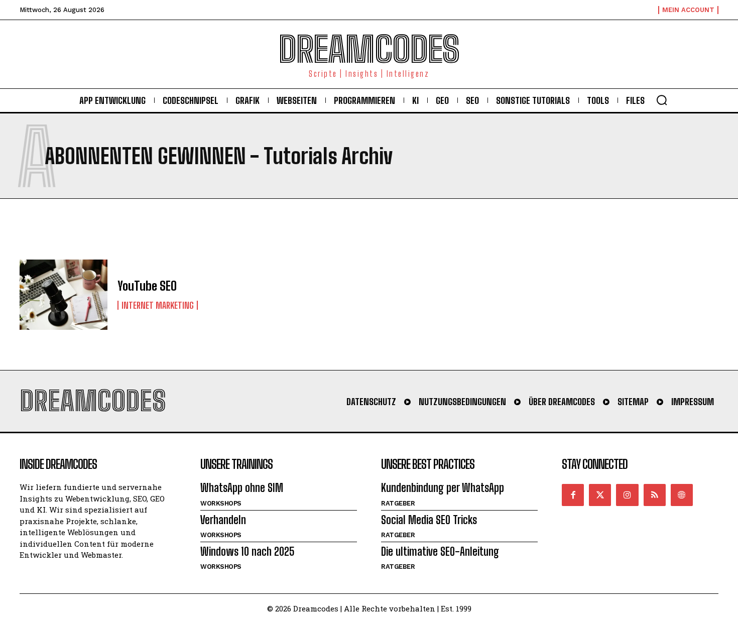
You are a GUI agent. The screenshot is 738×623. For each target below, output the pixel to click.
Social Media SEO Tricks (429, 520)
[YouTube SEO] (63, 295)
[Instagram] (627, 495)
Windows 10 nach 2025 (247, 551)
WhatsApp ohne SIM (241, 487)
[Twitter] (600, 495)
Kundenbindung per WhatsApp (442, 487)
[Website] (682, 495)
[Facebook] (573, 495)
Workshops (220, 503)
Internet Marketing (157, 305)
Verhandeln (223, 520)
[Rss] (655, 495)
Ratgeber (398, 503)
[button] (662, 100)
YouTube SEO (147, 286)
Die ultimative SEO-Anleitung (440, 551)
